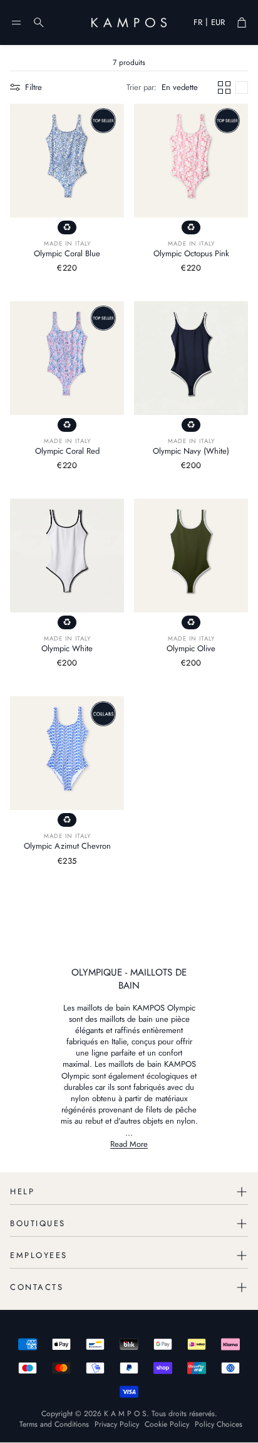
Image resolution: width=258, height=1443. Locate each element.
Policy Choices (218, 1424)
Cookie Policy (167, 1424)
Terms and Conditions (54, 1424)
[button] (16, 22)
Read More (129, 1144)
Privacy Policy (117, 1424)
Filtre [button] (33, 87)
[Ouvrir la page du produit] (67, 160)
